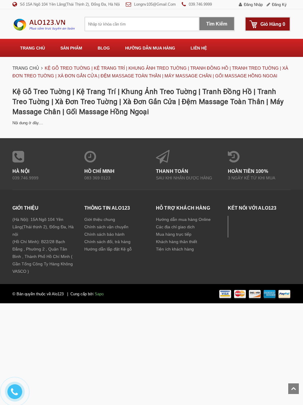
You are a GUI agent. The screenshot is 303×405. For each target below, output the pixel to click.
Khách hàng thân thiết (176, 241)
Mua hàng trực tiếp (173, 234)
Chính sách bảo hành (104, 234)
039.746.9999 (200, 4)
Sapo (99, 294)
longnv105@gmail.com (155, 4)
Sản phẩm (71, 48)
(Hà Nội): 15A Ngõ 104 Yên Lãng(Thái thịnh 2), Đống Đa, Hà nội (43, 227)
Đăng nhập (253, 4)
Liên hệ (199, 48)
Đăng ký (279, 4)
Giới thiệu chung (99, 219)
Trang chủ (32, 48)
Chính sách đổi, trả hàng (107, 241)
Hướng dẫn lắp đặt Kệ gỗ (108, 249)
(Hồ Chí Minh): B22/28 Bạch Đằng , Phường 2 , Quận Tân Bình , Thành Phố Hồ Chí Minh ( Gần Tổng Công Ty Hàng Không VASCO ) (42, 256)
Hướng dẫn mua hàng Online (183, 219)
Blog (104, 48)
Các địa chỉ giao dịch (175, 226)
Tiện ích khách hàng (175, 249)
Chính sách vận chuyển (106, 226)
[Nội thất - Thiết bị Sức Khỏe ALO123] (43, 24)
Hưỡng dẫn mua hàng (150, 48)
